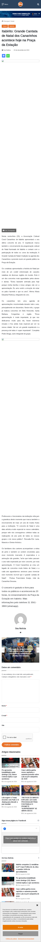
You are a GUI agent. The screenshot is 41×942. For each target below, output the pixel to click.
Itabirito (12, 26)
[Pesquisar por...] (38, 5)
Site (3, 725)
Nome (4, 706)
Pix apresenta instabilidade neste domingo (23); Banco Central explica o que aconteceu (9, 774)
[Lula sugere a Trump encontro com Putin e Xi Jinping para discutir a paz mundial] (11, 790)
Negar (20, 934)
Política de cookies (11, 938)
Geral (12, 21)
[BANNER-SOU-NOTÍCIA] (20, 14)
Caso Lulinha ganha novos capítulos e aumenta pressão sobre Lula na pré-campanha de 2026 (30, 774)
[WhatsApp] (8, 55)
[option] (20, 650)
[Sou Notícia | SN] (20, 4)
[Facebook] (3, 55)
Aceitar (20, 927)
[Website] (20, 632)
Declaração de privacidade (26, 938)
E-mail (4, 715)
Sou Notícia (7, 50)
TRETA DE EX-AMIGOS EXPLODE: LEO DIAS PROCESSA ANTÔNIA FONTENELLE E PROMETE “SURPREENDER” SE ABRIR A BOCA (30, 804)
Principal (6, 21)
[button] (37, 905)
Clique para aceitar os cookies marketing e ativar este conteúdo (20, 839)
